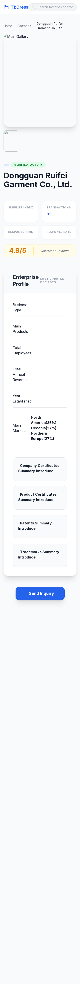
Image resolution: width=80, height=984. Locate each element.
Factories (24, 26)
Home (8, 26)
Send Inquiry (41, 593)
